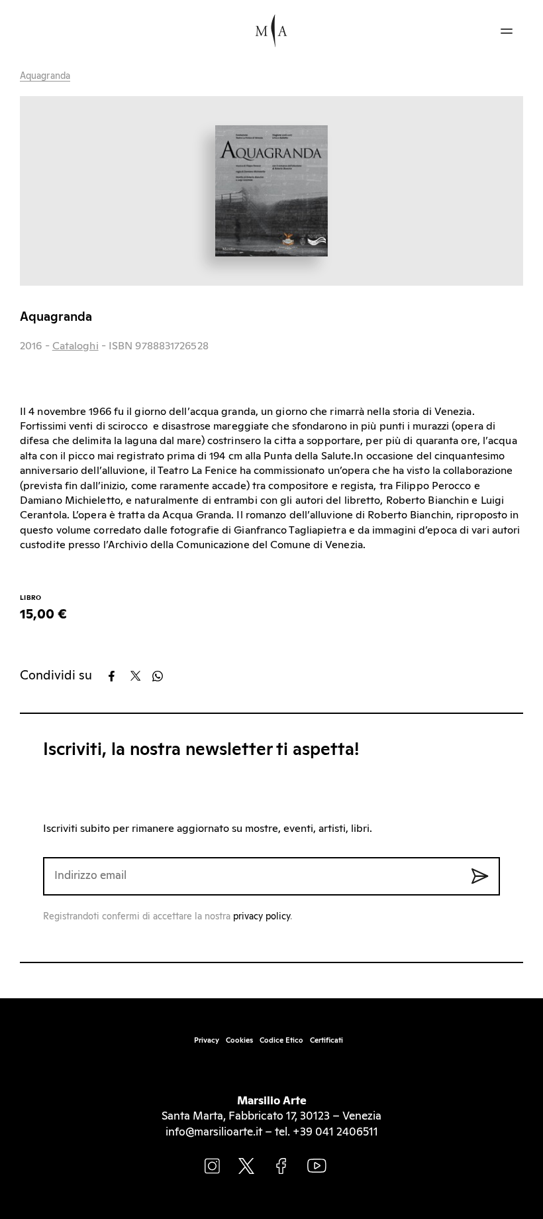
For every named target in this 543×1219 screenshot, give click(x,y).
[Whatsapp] (162, 676)
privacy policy (261, 916)
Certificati (326, 1040)
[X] (140, 676)
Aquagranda (45, 76)
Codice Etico (281, 1040)
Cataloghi (75, 346)
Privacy (206, 1040)
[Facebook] (118, 676)
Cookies (239, 1040)
